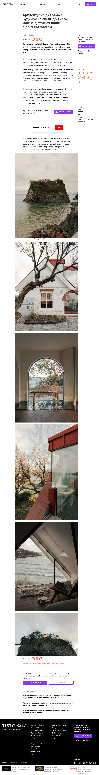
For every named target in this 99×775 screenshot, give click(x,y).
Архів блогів (35, 751)
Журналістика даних (59, 725)
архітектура (27, 664)
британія (55, 664)
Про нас (34, 725)
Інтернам (55, 738)
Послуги (55, 728)
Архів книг (35, 754)
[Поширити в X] (37, 39)
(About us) (40, 725)
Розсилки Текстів (37, 733)
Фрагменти (35, 730)
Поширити (26, 39)
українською (25, 764)
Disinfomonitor (57, 736)
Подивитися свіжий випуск (83, 740)
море (62, 664)
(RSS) (37, 728)
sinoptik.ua (81, 122)
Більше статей (29, 692)
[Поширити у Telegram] (40, 39)
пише (27, 59)
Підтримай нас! (36, 744)
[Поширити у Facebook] (33, 39)
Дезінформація (57, 733)
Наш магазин (36, 746)
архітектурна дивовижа (42, 664)
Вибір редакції (36, 736)
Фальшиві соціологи (59, 730)
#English (34, 738)
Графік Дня (35, 749)
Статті (33, 728)
